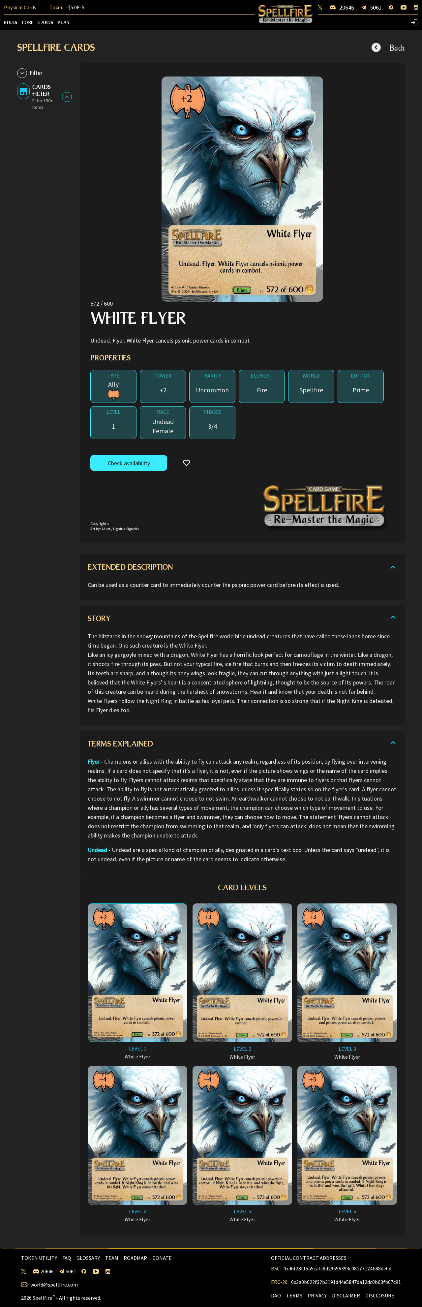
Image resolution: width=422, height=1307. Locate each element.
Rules (10, 22)
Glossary (88, 1258)
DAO (276, 1295)
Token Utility (39, 1258)
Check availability (129, 463)
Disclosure (379, 1295)
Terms (294, 1295)
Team (111, 1258)
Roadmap (135, 1258)
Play (64, 22)
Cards (45, 22)
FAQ (66, 1258)
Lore (28, 22)
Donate (162, 1258)
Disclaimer (346, 1295)
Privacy (317, 1295)
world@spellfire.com (54, 1284)
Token (66, 7)
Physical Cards (20, 7)
